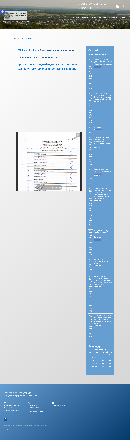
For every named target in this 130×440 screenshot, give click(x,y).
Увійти (123, 17)
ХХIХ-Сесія (33, 50)
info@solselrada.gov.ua (59, 405)
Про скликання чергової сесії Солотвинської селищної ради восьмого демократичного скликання (103, 234)
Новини (102, 17)
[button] (2, 12)
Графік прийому (89, 17)
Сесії (22, 39)
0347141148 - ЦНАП (90, 8)
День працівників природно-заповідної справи (101, 261)
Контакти (113, 17)
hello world (97, 127)
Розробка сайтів (8, 430)
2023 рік (29, 39)
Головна (75, 17)
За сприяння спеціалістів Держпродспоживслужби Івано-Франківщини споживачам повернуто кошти (103, 319)
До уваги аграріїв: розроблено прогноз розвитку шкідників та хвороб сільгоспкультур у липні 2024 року (103, 280)
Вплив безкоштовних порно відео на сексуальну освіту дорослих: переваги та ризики (102, 141)
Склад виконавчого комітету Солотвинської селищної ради (102, 171)
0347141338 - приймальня (93, 4)
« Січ (90, 372)
